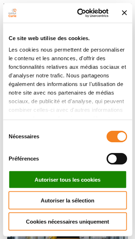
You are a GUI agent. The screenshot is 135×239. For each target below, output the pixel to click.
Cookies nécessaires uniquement (67, 221)
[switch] (116, 158)
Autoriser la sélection (67, 200)
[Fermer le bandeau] (124, 12)
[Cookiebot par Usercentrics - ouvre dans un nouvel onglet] (80, 13)
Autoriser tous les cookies (67, 179)
